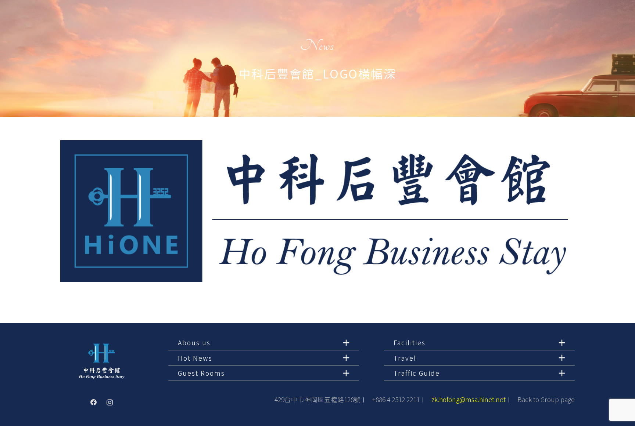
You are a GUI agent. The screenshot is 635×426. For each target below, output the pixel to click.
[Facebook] (94, 402)
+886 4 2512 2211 (396, 399)
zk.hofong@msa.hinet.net (468, 399)
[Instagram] (110, 402)
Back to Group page (546, 399)
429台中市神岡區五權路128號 (317, 399)
